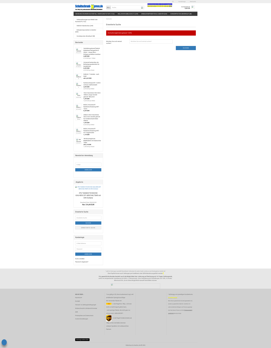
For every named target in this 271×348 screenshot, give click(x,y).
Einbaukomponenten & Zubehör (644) (154, 14)
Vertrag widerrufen (82, 339)
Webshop (129, 345)
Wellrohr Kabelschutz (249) (128, 14)
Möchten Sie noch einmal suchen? (114, 42)
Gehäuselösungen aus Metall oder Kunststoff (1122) (95, 14)
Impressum (78, 297)
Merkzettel (192, 1)
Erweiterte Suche (88, 228)
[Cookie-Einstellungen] (4, 342)
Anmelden (88, 170)
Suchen (186, 48)
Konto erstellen (79, 259)
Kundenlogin (182, 1)
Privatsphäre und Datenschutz (84, 315)
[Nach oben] (265, 344)
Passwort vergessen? (81, 262)
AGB (76, 312)
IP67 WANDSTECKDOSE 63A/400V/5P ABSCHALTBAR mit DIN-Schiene (88, 195)
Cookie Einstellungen (81, 319)
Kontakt (77, 301)
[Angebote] (100, 182)
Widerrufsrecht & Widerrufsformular (86, 308)
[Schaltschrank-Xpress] (89, 7)
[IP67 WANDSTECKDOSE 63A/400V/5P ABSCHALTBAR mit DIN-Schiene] (88, 188)
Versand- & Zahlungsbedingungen (85, 305)
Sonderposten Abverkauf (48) (181, 14)
